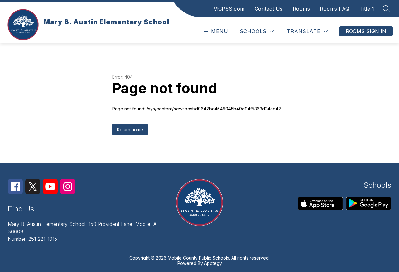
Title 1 (366, 9)
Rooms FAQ (334, 9)
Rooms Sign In (366, 31)
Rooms (301, 9)
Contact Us (269, 9)
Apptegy (213, 263)
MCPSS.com (229, 9)
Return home (130, 129)
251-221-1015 (42, 239)
